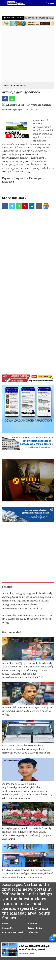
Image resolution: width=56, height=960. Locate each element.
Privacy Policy (35, 928)
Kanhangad (20, 86)
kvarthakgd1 (11, 110)
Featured (7, 587)
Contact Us (7, 928)
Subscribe (33, 932)
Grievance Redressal (12, 932)
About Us (32, 924)
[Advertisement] (28, 54)
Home (6, 86)
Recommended (11, 632)
